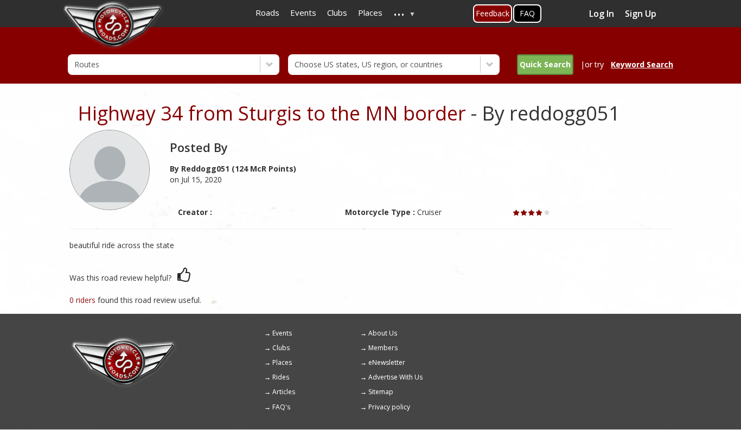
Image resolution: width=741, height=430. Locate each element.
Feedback (492, 13)
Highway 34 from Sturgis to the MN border (272, 113)
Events (282, 333)
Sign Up (640, 14)
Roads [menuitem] (267, 12)
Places (282, 362)
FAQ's (281, 407)
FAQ (527, 13)
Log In (601, 14)
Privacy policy (389, 407)
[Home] (123, 341)
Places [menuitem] (370, 12)
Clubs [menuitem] (337, 12)
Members (383, 347)
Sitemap (380, 391)
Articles (283, 391)
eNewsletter (386, 362)
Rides (280, 377)
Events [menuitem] (303, 12)
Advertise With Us (395, 377)
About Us (382, 333)
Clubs (281, 347)
